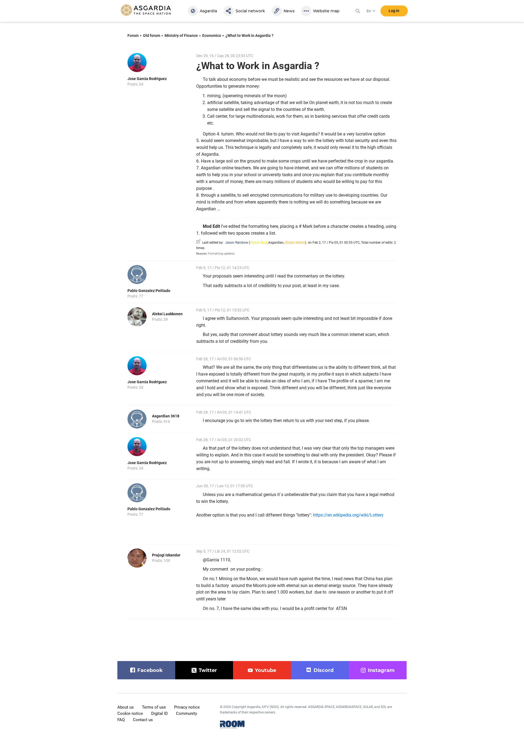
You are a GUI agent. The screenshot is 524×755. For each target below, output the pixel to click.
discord (324, 670)
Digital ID (159, 713)
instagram (381, 670)
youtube (265, 670)
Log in (394, 10)
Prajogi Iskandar (166, 555)
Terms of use (154, 707)
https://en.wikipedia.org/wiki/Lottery (348, 515)
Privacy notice (187, 707)
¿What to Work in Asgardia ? (249, 35)
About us (125, 707)
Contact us (143, 719)
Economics (211, 35)
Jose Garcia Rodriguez (147, 78)
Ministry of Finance (181, 35)
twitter (208, 670)
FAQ (121, 719)
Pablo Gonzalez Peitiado (148, 290)
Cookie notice (130, 713)
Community (186, 713)
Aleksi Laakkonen (167, 314)
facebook (150, 670)
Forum (133, 35)
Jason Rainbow (236, 242)
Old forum (151, 35)
